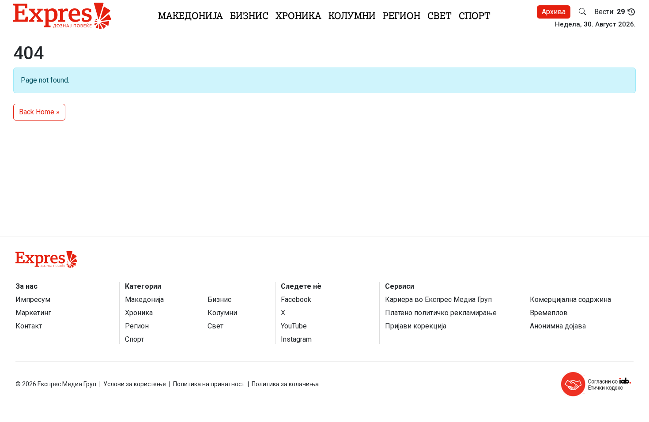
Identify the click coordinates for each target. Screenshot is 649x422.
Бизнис (249, 15)
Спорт (475, 15)
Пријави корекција (415, 326)
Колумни (352, 15)
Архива (554, 12)
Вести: (609, 12)
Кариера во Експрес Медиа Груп (438, 299)
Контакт (28, 326)
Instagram (296, 339)
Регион (401, 15)
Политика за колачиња (285, 384)
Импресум (32, 299)
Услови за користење (134, 384)
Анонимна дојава (558, 326)
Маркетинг (33, 313)
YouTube (294, 326)
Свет (439, 15)
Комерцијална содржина (570, 299)
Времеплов (549, 313)
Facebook (296, 299)
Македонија (190, 15)
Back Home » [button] (39, 112)
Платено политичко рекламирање (441, 313)
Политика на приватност (209, 384)
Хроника (298, 15)
